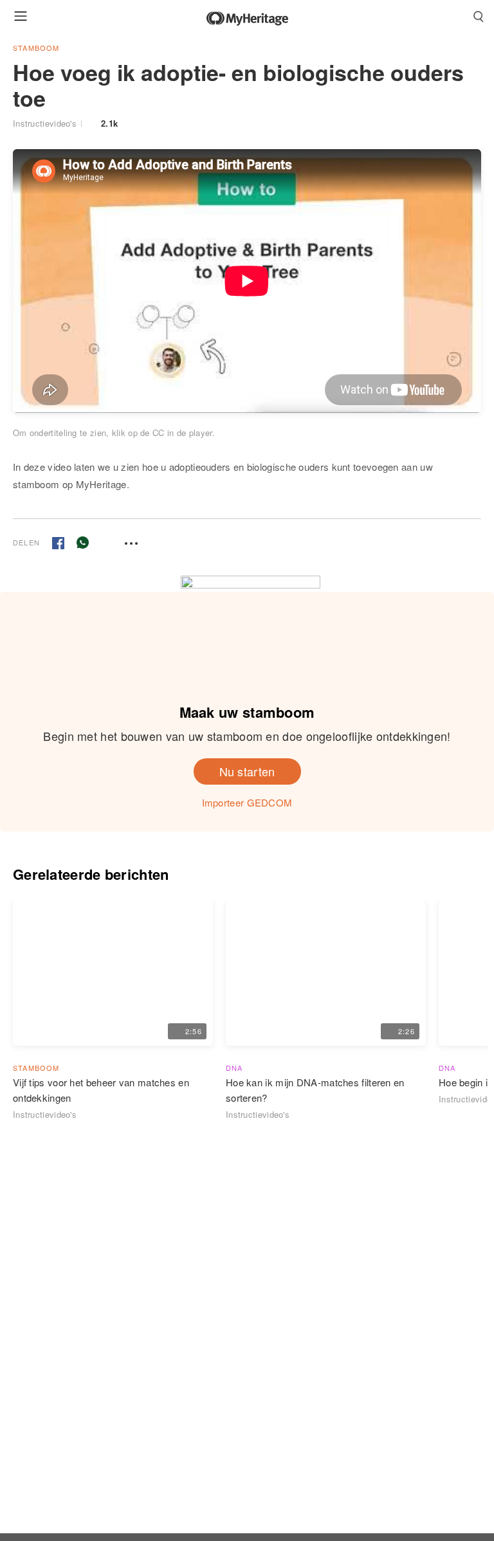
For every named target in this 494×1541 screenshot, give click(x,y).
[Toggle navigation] (20, 15)
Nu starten (247, 771)
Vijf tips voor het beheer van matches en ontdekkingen (101, 1089)
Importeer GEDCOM (247, 802)
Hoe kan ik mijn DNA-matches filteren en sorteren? (315, 1089)
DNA (234, 1067)
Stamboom (36, 47)
